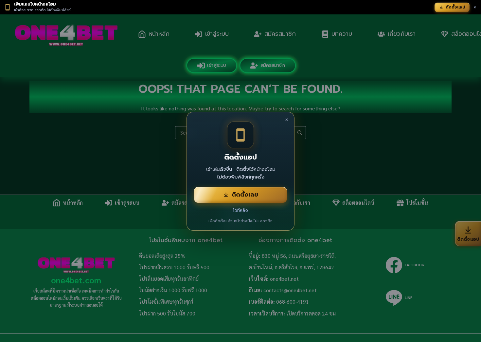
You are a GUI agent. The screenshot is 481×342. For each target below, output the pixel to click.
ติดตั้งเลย (245, 194)
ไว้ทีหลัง (240, 210)
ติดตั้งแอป (455, 7)
